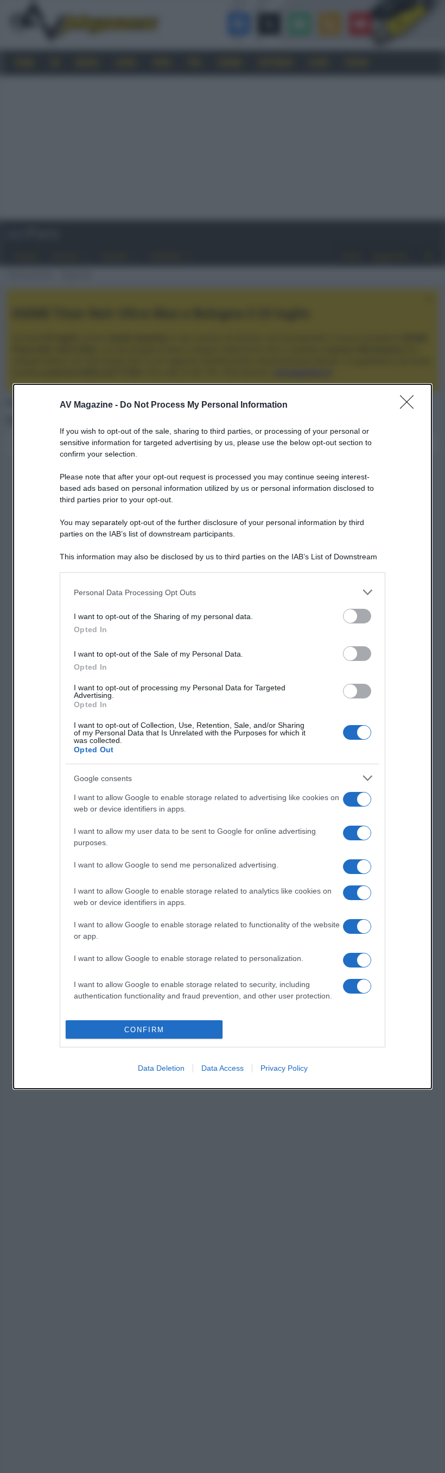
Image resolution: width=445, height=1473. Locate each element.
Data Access (222, 1068)
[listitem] (222, 592)
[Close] (410, 405)
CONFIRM (144, 1030)
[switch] (357, 616)
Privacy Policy (284, 1068)
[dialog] (222, 736)
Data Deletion (161, 1068)
